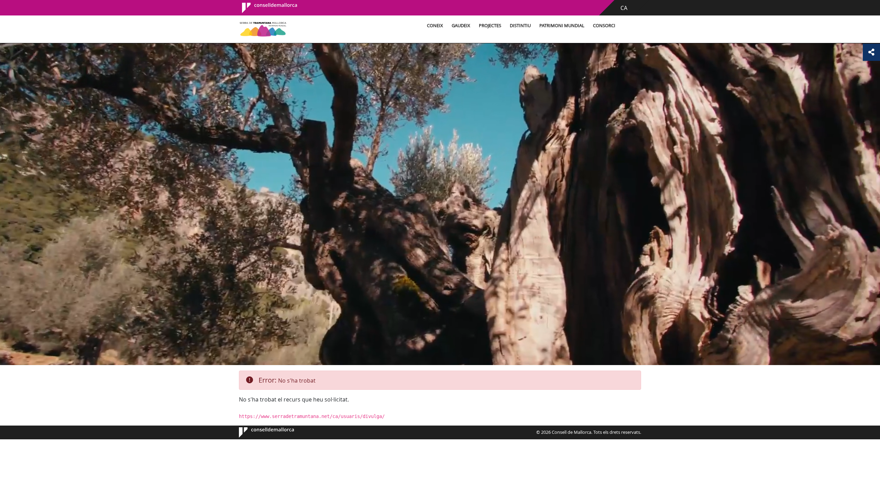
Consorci (604, 26)
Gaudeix (461, 26)
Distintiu (520, 26)
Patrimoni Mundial (561, 26)
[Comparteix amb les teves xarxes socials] (871, 52)
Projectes (490, 26)
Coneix (435, 26)
